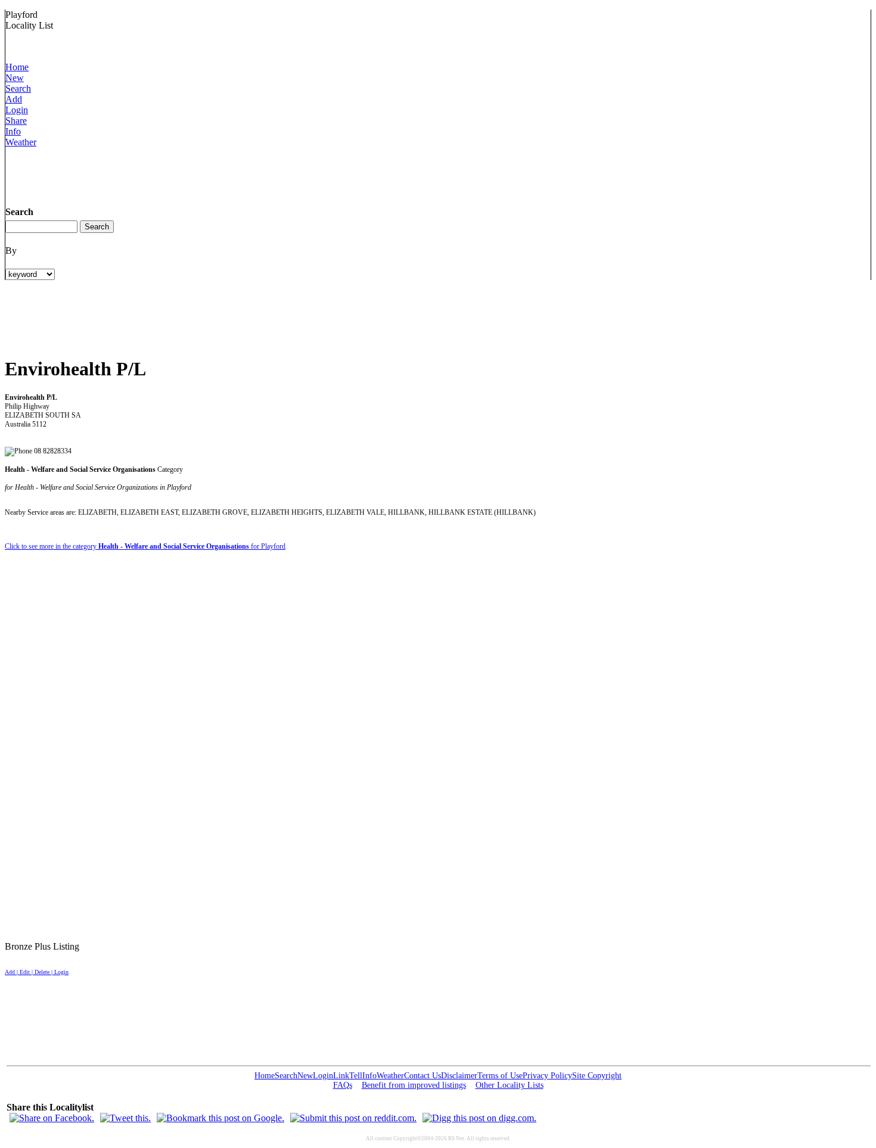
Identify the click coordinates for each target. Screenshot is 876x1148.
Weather (20, 142)
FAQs (342, 1085)
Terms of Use (500, 1075)
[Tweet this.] (125, 1118)
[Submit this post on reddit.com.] (353, 1118)
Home (17, 67)
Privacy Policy (547, 1075)
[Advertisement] (222, 174)
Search (18, 88)
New (14, 78)
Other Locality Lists (509, 1085)
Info (13, 131)
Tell (355, 1075)
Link (341, 1075)
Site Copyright (597, 1075)
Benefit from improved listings (414, 1085)
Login (16, 110)
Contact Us (422, 1075)
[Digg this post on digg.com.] (479, 1118)
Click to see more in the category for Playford (145, 546)
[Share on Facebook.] (52, 1118)
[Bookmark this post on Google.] (220, 1118)
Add (13, 99)
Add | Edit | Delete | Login (37, 972)
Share (16, 121)
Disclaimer (459, 1075)
